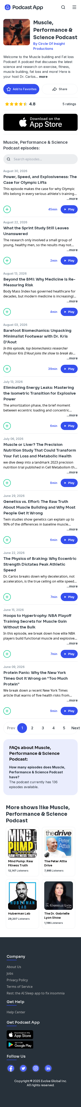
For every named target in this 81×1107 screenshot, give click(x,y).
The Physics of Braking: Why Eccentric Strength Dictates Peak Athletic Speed (39, 564)
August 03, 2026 (15, 324)
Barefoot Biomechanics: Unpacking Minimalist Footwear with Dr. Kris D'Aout (37, 336)
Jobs (10, 973)
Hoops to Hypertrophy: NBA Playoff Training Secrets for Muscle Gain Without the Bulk (37, 621)
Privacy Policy (17, 980)
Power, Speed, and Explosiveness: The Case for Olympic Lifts (40, 180)
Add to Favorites (25, 89)
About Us (14, 967)
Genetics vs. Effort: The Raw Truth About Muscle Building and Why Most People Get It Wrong (39, 507)
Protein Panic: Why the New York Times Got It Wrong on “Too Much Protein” (35, 678)
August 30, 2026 (15, 171)
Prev (11, 728)
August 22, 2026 (15, 222)
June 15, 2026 (13, 610)
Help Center (16, 1012)
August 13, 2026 (15, 273)
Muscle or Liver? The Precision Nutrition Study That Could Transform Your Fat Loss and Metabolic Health (39, 450)
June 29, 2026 (14, 496)
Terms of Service (20, 986)
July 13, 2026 (13, 381)
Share (63, 89)
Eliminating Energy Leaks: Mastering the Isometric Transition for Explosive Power (39, 393)
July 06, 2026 (13, 438)
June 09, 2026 (14, 667)
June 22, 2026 (14, 553)
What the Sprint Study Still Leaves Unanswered (36, 231)
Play (71, 209)
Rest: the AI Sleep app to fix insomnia (36, 993)
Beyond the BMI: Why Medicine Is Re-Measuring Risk (39, 282)
